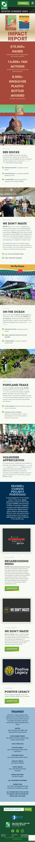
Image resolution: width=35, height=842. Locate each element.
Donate (23, 3)
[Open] (32, 3)
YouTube (22, 830)
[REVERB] (4, 5)
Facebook (12, 830)
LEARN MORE (12, 588)
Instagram (17, 830)
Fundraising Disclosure (24, 835)
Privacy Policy (3, 835)
